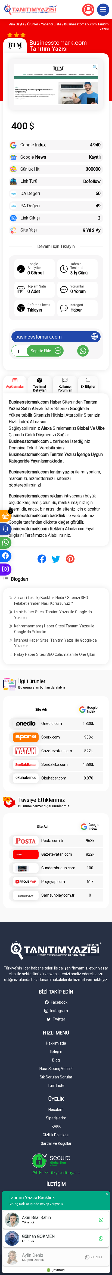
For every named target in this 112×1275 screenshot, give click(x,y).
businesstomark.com (38, 337)
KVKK (56, 1126)
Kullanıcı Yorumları (65, 388)
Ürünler (32, 24)
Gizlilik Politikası (56, 1135)
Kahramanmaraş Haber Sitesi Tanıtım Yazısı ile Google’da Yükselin (54, 629)
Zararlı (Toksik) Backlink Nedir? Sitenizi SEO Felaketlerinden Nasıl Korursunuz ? (51, 600)
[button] (103, 10)
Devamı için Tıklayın (56, 246)
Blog (56, 1060)
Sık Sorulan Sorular (56, 1077)
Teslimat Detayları (39, 388)
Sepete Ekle (41, 351)
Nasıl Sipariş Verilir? (56, 1068)
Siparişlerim (56, 1118)
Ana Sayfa (16, 24)
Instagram (58, 1011)
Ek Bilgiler (88, 387)
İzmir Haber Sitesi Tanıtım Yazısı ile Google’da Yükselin (53, 615)
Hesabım (56, 1109)
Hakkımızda (56, 1043)
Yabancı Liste (51, 24)
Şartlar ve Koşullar (56, 1143)
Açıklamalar (15, 387)
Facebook (58, 1002)
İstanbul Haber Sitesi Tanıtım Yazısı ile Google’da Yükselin (55, 643)
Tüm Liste (56, 1085)
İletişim (56, 1051)
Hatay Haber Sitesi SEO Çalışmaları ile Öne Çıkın (54, 654)
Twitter (58, 1019)
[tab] (15, 384)
